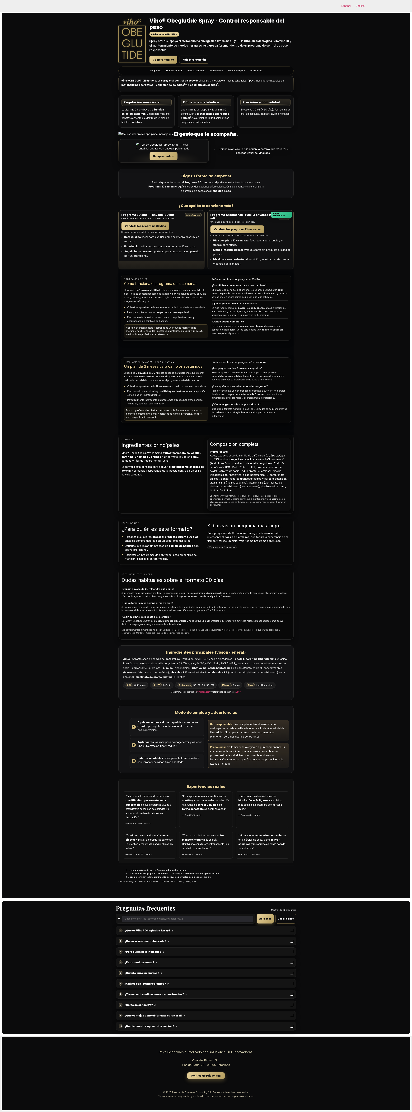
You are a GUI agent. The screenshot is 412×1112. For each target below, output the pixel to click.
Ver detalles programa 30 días (145, 226)
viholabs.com (203, 692)
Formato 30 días (174, 70)
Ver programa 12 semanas (222, 547)
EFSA (238, 692)
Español (346, 5)
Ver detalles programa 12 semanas (237, 229)
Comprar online (163, 59)
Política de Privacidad (206, 1075)
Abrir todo (265, 918)
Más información (194, 59)
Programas (155, 70)
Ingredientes (216, 70)
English (360, 5)
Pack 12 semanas (196, 70)
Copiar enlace (286, 918)
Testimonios (256, 70)
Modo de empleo (236, 70)
